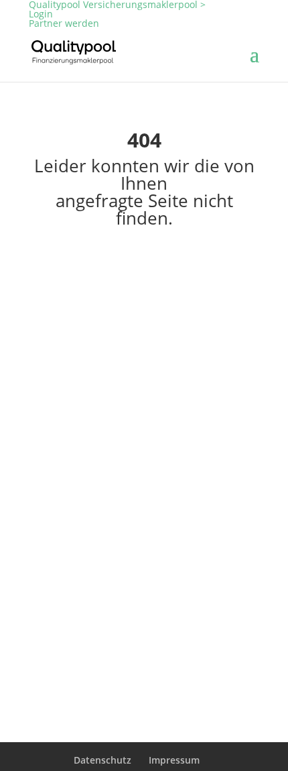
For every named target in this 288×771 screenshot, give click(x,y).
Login (41, 13)
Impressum (174, 760)
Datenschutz (102, 760)
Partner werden (64, 23)
